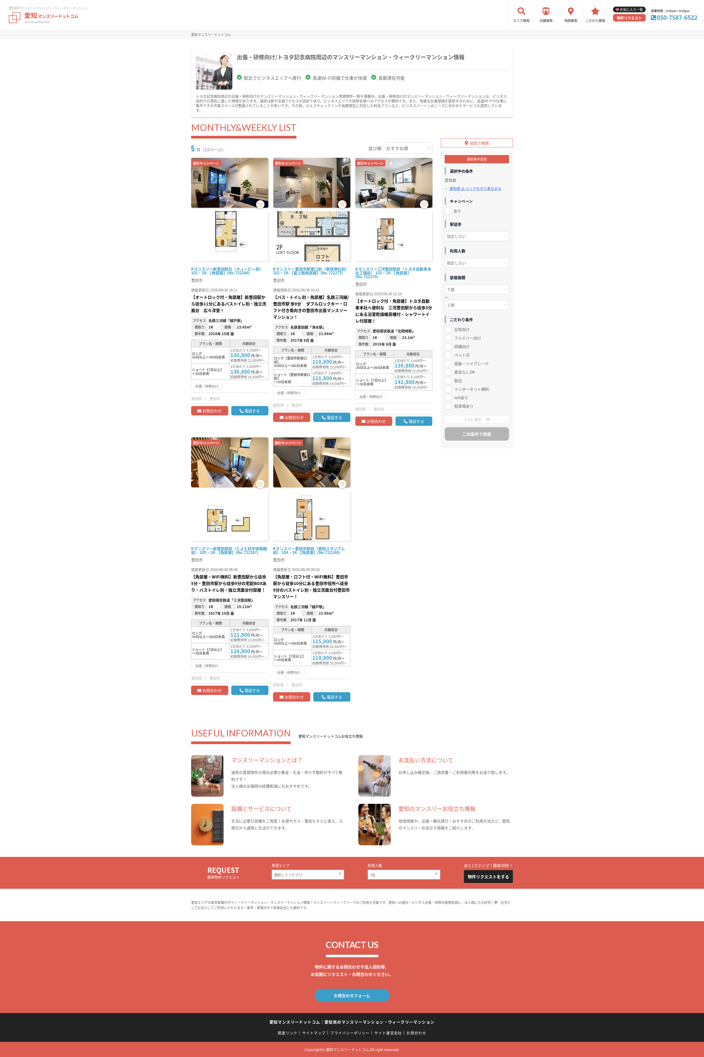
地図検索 (571, 20)
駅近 (458, 380)
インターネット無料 (471, 389)
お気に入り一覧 (631, 9)
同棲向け (462, 346)
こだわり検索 (595, 20)
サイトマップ (314, 1032)
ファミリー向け (467, 338)
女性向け (462, 329)
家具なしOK (464, 372)
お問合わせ (212, 410)
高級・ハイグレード (471, 363)
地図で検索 (479, 143)
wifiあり (461, 397)
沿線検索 (546, 20)
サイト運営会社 (388, 1032)
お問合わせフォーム (352, 995)
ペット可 (462, 355)
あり (457, 211)
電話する (252, 410)
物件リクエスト (629, 17)
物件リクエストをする (488, 876)
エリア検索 (521, 20)
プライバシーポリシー (350, 1032)
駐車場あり (464, 406)
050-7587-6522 (677, 17)
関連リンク (288, 1032)
